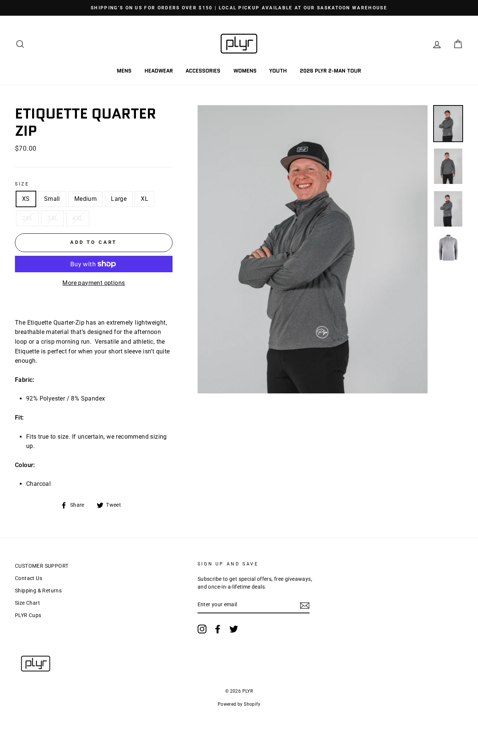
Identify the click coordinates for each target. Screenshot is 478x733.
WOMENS (245, 70)
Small (52, 198)
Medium (85, 198)
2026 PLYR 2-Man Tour (330, 70)
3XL (52, 218)
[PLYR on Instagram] (202, 629)
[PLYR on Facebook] (217, 629)
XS (26, 198)
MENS (124, 70)
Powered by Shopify (239, 704)
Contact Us (28, 578)
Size (22, 184)
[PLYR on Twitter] (233, 629)
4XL (77, 218)
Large (119, 198)
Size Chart (27, 603)
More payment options (93, 282)
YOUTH (278, 70)
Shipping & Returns (38, 591)
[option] (239, 8)
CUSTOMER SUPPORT (41, 566)
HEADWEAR (159, 70)
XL (144, 198)
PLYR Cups (28, 615)
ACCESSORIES (203, 70)
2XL (27, 218)
